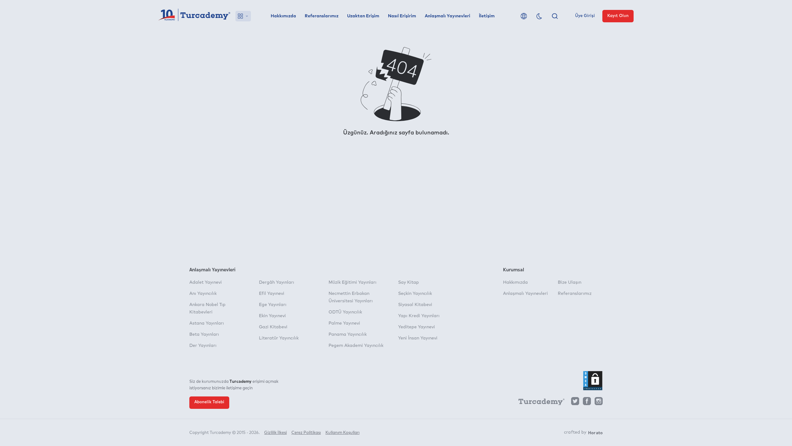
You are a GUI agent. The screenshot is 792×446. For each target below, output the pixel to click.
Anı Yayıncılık (203, 293)
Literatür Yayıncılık (279, 338)
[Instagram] (599, 403)
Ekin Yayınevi (272, 316)
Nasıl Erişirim (402, 16)
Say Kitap (408, 282)
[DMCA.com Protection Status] (593, 381)
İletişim (487, 16)
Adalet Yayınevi (205, 282)
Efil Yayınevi (271, 293)
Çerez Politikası (306, 433)
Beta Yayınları (204, 334)
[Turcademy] (538, 403)
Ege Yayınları (272, 305)
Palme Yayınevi (344, 323)
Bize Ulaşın (569, 282)
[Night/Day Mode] (539, 16)
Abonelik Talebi (209, 402)
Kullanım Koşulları (342, 433)
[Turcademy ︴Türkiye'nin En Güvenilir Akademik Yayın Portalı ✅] (194, 16)
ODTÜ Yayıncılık (345, 312)
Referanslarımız (321, 16)
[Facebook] (587, 403)
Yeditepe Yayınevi (416, 327)
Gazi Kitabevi (273, 327)
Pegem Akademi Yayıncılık (356, 345)
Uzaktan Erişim (363, 16)
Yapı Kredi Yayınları (419, 316)
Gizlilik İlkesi (275, 433)
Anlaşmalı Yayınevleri (447, 16)
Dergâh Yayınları (276, 282)
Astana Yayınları (206, 323)
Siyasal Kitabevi (415, 305)
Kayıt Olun (618, 16)
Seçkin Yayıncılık (415, 293)
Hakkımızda (283, 16)
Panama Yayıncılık (348, 334)
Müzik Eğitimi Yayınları (353, 282)
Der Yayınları (203, 345)
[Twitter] (575, 403)
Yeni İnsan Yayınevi (417, 338)
